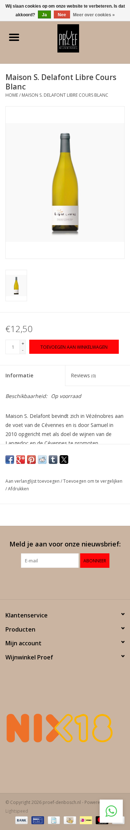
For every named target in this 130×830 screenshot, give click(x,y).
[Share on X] (64, 459)
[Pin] (37, 820)
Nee (62, 14)
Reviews (83, 375)
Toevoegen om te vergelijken (92, 481)
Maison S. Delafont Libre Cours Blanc (65, 95)
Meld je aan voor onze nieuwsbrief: (65, 544)
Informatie (19, 375)
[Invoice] (53, 820)
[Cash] (69, 820)
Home (11, 95)
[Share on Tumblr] (53, 459)
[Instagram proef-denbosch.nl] (71, 582)
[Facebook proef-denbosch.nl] (58, 582)
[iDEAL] (85, 820)
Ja (44, 14)
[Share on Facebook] (9, 459)
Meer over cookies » (94, 14)
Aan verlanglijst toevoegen (33, 481)
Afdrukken (18, 489)
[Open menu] (14, 37)
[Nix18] (65, 728)
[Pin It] (31, 459)
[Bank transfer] (21, 820)
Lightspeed (16, 811)
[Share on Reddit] (42, 459)
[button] (111, 811)
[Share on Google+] (20, 459)
